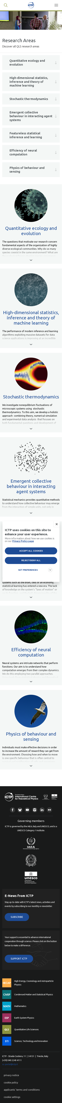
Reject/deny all (31, 560)
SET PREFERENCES (28, 570)
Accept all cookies (31, 551)
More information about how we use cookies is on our (29, 539)
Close (57, 524)
